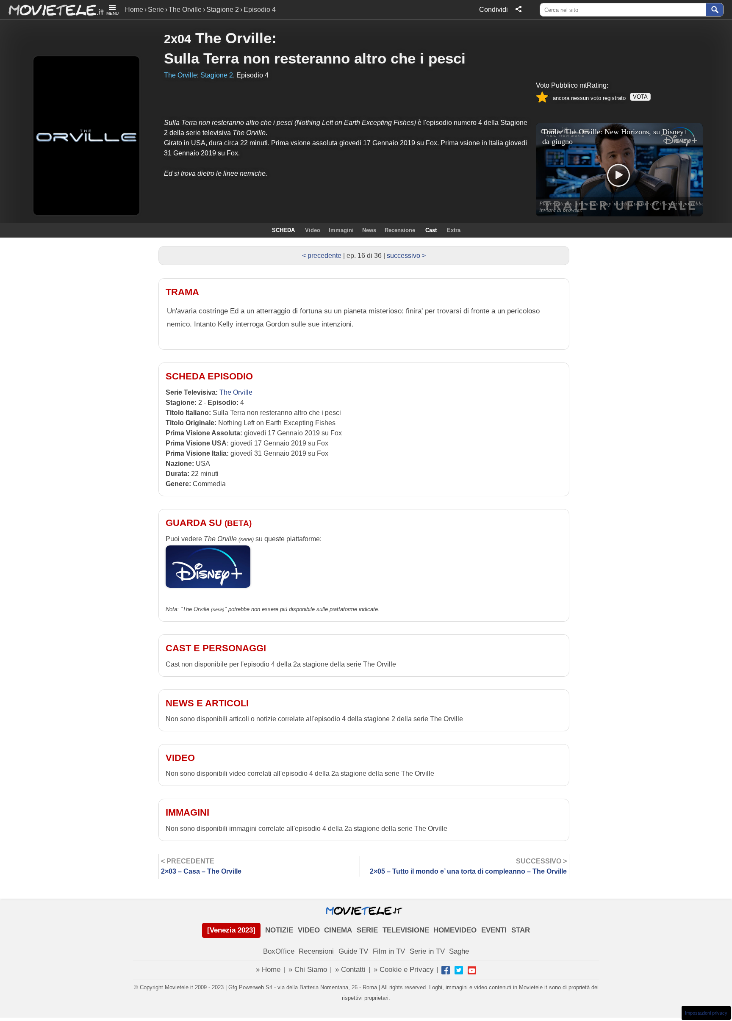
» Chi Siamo (307, 970)
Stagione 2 (222, 9)
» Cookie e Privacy (404, 970)
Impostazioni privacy (706, 1012)
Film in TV (389, 951)
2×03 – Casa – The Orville (201, 866)
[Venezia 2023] (231, 930)
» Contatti (350, 970)
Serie (156, 9)
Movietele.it (52, 9)
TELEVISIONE (406, 930)
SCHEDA (283, 230)
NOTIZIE (279, 930)
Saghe (459, 951)
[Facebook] (445, 970)
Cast (431, 230)
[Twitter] (459, 970)
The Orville (185, 9)
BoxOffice (278, 951)
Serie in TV (427, 951)
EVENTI (494, 930)
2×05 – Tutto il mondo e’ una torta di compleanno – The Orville (468, 866)
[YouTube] (472, 970)
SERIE (367, 930)
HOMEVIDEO (455, 930)
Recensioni (316, 951)
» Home (268, 970)
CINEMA (338, 930)
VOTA (640, 97)
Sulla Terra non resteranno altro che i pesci (315, 58)
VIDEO (309, 930)
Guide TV (353, 951)
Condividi (493, 9)
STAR (520, 930)
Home (134, 9)
